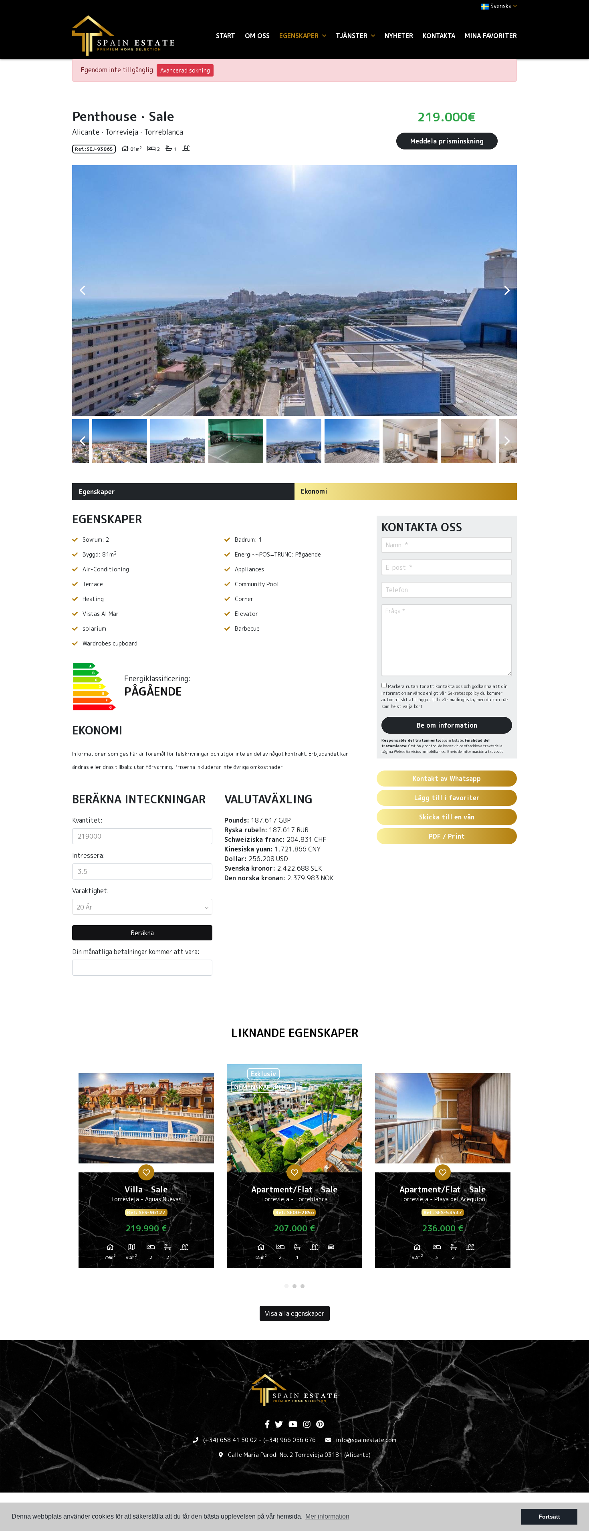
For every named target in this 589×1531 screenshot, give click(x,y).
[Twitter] (279, 1424)
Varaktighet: (90, 890)
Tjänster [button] (352, 35)
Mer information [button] (327, 1516)
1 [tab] (286, 1286)
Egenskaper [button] (300, 35)
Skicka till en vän (446, 817)
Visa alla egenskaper (295, 1313)
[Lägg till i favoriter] (146, 1172)
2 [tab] (294, 1286)
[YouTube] (293, 1424)
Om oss (257, 35)
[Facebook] (267, 1424)
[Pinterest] (320, 1424)
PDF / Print (447, 836)
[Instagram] (307, 1424)
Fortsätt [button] (549, 1516)
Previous (82, 290)
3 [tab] (303, 1286)
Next (507, 290)
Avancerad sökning (185, 70)
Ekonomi (314, 491)
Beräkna (142, 932)
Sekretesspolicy (464, 693)
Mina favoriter (491, 35)
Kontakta (439, 35)
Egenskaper (97, 491)
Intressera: (88, 855)
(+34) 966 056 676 (289, 1440)
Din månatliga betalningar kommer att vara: (136, 951)
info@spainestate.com (366, 1440)
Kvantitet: (87, 820)
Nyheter (399, 35)
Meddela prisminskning (447, 141)
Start (225, 35)
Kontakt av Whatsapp (447, 778)
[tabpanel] (146, 1169)
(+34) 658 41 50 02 (230, 1440)
